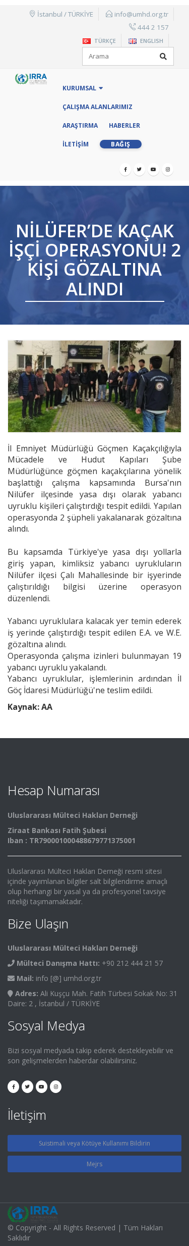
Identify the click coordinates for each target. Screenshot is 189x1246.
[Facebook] (125, 169)
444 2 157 (153, 27)
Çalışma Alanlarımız (97, 106)
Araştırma (80, 125)
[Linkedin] (167, 169)
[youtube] (153, 169)
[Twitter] (139, 169)
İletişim (75, 144)
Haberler (124, 125)
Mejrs (94, 1164)
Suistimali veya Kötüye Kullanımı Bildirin (94, 1143)
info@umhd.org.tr (141, 14)
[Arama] (163, 56)
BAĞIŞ (121, 144)
